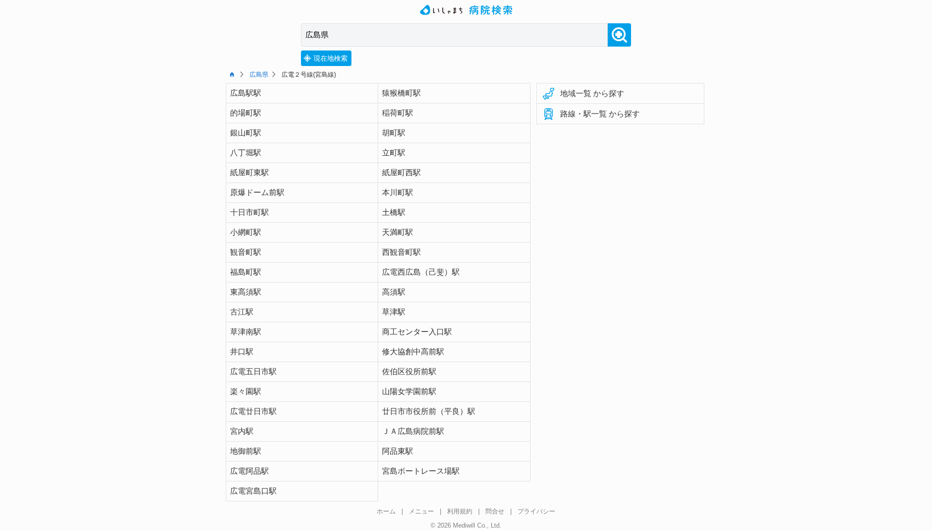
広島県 (259, 74)
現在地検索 (331, 58)
